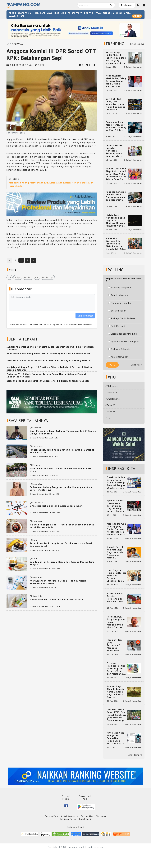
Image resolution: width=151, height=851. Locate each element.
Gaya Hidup (37, 577)
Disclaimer (101, 816)
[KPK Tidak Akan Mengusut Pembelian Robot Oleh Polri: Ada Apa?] (134, 738)
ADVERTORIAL (25, 13)
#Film (108, 418)
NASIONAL (17, 43)
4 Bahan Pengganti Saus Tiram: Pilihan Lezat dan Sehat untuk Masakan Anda (62, 526)
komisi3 (28, 277)
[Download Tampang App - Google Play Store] (86, 806)
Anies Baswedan (119, 356)
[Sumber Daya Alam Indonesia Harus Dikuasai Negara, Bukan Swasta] (134, 691)
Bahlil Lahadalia (120, 295)
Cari (111, 5)
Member (127, 5)
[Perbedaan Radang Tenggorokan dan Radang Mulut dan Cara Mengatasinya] (16, 488)
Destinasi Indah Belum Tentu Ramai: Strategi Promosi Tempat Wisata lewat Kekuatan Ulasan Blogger (116, 482)
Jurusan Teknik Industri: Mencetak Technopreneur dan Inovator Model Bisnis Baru (116, 150)
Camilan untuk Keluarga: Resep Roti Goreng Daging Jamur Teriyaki (62, 563)
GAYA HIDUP (53, 13)
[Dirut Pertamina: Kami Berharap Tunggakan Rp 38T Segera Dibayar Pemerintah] (16, 432)
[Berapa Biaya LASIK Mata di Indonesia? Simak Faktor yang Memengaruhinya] (135, 57)
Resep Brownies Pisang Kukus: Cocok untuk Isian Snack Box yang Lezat (61, 544)
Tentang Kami (51, 816)
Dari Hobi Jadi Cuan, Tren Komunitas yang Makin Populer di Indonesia (115, 104)
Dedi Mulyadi (118, 326)
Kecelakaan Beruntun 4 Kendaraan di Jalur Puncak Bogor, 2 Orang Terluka (48, 360)
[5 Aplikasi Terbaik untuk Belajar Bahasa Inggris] (16, 507)
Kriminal (36, 465)
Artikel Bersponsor (70, 816)
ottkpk (18, 277)
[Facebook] (66, 805)
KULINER (65, 13)
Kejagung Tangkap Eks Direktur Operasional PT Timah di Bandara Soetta (48, 380)
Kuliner (35, 540)
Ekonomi (36, 427)
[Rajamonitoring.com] (76, 834)
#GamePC (110, 405)
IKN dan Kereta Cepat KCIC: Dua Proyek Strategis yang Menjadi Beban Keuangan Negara (116, 715)
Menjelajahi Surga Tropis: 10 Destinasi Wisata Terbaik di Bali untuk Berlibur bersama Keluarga (49, 368)
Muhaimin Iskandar (121, 303)
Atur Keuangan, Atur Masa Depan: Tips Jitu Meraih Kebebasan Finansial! (58, 582)
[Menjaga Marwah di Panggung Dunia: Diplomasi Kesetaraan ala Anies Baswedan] (134, 529)
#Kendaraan (111, 392)
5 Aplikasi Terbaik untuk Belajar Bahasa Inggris (57, 505)
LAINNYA (137, 16)
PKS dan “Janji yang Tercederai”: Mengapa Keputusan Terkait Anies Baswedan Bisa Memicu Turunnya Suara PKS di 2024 (116, 645)
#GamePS (110, 411)
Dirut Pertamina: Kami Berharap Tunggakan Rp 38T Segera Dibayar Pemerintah (63, 432)
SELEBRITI (77, 13)
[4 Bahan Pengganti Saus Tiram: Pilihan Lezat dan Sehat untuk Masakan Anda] (16, 526)
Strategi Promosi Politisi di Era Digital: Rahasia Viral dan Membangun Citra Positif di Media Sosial (116, 668)
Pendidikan (37, 502)
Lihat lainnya (137, 43)
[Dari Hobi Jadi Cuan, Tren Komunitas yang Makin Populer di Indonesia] (135, 104)
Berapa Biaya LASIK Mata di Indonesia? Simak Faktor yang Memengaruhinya (116, 58)
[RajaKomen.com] (60, 834)
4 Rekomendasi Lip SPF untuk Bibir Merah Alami (57, 599)
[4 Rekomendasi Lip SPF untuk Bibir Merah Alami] (16, 601)
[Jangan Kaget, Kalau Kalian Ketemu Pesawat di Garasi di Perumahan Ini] (16, 451)
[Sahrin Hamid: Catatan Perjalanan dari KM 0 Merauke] (134, 598)
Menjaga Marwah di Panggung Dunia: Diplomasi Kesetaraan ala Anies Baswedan (116, 529)
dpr (37, 277)
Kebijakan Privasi (68, 819)
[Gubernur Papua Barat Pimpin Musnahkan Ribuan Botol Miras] (16, 469)
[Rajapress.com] (90, 834)
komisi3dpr (47, 277)
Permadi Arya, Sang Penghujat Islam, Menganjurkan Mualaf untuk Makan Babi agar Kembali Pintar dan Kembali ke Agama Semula (116, 622)
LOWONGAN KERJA (104, 13)
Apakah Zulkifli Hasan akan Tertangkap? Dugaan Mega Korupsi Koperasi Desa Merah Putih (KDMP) (116, 506)
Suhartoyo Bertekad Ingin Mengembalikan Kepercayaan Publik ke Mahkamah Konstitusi (50, 348)
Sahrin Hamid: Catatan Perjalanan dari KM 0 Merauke (115, 597)
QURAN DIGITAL (123, 13)
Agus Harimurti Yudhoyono (125, 341)
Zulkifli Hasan (118, 310)
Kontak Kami (85, 819)
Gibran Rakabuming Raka (124, 333)
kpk (9, 277)
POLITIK (88, 13)
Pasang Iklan (87, 816)
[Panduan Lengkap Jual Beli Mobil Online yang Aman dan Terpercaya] (135, 197)
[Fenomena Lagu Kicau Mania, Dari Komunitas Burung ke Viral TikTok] (135, 127)
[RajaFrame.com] (45, 834)
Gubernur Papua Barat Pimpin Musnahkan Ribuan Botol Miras (61, 469)
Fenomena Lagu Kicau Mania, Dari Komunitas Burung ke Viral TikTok (116, 126)
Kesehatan (37, 484)
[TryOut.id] (121, 834)
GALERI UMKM (16, 16)
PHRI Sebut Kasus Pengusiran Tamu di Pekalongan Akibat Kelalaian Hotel (48, 353)
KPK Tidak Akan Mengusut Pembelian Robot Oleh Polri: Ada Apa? (116, 738)
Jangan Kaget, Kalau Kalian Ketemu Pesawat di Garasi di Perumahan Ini (62, 451)
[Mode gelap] (138, 5)
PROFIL (13, 13)
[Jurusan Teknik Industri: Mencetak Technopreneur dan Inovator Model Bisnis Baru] (135, 150)
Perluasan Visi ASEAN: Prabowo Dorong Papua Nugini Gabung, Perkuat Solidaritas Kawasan (46, 375)
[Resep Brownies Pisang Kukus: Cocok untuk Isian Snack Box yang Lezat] (16, 544)
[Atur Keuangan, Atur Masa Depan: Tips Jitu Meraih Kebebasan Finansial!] (16, 582)
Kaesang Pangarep (121, 287)
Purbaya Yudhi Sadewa (123, 318)
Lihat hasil (136, 364)
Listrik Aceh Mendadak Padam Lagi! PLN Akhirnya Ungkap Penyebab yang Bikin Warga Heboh (116, 220)
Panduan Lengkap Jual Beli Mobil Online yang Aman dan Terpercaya (116, 196)
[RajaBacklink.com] (29, 834)
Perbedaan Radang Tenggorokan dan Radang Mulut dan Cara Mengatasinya (61, 488)
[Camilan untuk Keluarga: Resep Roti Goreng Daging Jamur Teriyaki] (16, 563)
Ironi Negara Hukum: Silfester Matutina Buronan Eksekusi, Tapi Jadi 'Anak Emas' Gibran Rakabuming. (116, 575)
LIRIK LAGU (40, 13)
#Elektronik (111, 386)
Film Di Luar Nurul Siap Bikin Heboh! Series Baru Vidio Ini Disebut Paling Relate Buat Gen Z (116, 174)
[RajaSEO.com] (106, 834)
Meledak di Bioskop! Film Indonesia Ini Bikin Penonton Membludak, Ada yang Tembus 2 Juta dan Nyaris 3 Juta (115, 243)
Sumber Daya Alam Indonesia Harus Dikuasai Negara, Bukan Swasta (115, 691)
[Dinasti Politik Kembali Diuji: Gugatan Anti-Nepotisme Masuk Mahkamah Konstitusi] (134, 552)
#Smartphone (112, 398)
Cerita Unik (37, 446)
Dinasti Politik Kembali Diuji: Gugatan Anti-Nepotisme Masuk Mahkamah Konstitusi (115, 552)
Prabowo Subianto (120, 349)
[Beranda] (144, 5)
